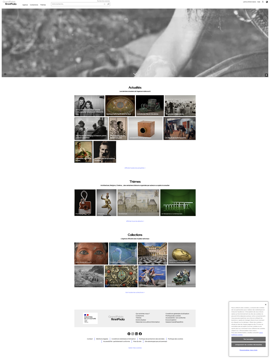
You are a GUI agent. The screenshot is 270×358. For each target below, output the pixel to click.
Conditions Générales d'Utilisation (124, 339)
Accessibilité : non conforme (175, 318)
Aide (258, 2)
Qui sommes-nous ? (143, 314)
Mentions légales (102, 339)
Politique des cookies (173, 316)
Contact (90, 339)
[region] (248, 329)
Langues (267, 2)
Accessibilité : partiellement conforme (116, 341)
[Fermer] (265, 304)
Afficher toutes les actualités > (135, 168)
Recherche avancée (103, 1)
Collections (34, 5)
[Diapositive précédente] (4, 43)
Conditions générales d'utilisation (177, 314)
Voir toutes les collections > (135, 292)
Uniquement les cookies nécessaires (248, 344)
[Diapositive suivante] (265, 43)
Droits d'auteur (141, 320)
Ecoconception (171, 320)
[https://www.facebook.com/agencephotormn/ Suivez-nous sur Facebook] (140, 334)
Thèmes (43, 5)
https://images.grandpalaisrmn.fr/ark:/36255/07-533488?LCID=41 (4, 74)
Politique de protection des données (151, 339)
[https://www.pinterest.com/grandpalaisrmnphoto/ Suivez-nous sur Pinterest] (129, 334)
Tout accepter (249, 339)
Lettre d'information (249, 2)
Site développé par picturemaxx (156, 341)
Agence (25, 5)
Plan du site (137, 341)
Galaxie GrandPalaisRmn (174, 322)
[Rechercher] (108, 4)
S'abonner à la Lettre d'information (148, 322)
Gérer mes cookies (135, 348)
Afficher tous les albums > (135, 221)
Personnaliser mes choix (248, 350)
